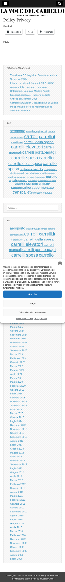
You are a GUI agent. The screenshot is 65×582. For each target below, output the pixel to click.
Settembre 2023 (18, 350)
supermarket (21, 187)
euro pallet (21, 173)
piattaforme (32, 181)
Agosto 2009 (17, 555)
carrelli (31, 136)
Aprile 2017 (16, 409)
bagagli (36, 131)
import (37, 173)
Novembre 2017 (18, 401)
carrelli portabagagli (39, 152)
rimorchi (47, 181)
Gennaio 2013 (17, 460)
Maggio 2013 (17, 452)
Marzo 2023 (16, 354)
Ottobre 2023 (17, 346)
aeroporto (17, 131)
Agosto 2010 (17, 515)
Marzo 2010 (16, 531)
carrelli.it (47, 136)
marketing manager (38, 177)
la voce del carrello (31, 575)
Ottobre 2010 (17, 507)
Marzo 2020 (16, 381)
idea (32, 173)
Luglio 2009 (16, 558)
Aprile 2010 (16, 527)
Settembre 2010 (18, 511)
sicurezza (35, 184)
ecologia (47, 170)
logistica (12, 177)
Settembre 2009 (18, 551)
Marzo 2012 (16, 480)
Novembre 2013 (18, 429)
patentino (22, 180)
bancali (43, 131)
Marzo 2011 (16, 495)
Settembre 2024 (18, 334)
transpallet (21, 192)
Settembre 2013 (18, 437)
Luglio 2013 (16, 444)
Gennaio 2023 (17, 362)
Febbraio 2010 (18, 535)
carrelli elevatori (27, 146)
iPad (42, 173)
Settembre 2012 (18, 464)
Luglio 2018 (16, 393)
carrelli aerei (17, 142)
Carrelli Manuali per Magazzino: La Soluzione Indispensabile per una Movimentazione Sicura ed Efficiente (34, 106)
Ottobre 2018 (17, 389)
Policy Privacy (40, 318)
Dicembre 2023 (18, 338)
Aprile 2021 (16, 374)
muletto (51, 176)
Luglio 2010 (16, 519)
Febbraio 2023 (18, 358)
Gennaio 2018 (17, 397)
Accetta (32, 294)
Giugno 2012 (17, 472)
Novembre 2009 (18, 543)
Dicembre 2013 (18, 425)
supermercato (43, 187)
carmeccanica (17, 137)
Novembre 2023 (18, 342)
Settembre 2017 (18, 405)
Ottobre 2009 (17, 547)
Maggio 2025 (17, 323)
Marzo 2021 (16, 378)
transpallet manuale (41, 192)
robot (54, 180)
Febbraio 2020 (18, 385)
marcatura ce (22, 177)
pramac (41, 181)
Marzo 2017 (16, 413)
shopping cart (22, 183)
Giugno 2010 (17, 523)
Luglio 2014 (16, 421)
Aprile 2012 (16, 476)
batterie (51, 131)
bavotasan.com (47, 579)
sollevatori (45, 184)
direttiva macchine (33, 169)
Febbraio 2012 (18, 484)
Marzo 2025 (16, 327)
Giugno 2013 (17, 448)
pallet (15, 180)
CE (21, 169)
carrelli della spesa (39, 142)
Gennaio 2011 (17, 503)
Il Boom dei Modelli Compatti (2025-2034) (32, 83)
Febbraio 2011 (18, 499)
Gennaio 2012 (17, 488)
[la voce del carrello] (32, 12)
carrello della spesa (25, 163)
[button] (60, 263)
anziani (29, 131)
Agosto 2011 (16, 492)
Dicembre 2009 (18, 539)
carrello (46, 157)
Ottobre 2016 (17, 417)
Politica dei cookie (24, 318)
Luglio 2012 (16, 468)
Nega (33, 303)
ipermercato (50, 173)
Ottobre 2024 (17, 330)
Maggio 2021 (17, 370)
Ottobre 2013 (17, 433)
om (10, 181)
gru (27, 173)
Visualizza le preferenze (33, 312)
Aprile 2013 (16, 456)
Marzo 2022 (16, 366)
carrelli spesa (24, 157)
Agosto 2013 (17, 441)
